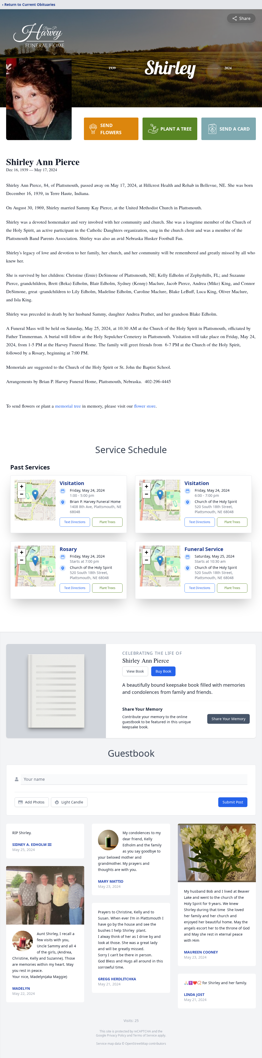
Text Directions (74, 522)
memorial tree (68, 406)
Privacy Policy (116, 1035)
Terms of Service (145, 1035)
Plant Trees (107, 522)
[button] (35, 495)
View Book (135, 671)
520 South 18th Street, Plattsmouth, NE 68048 (214, 509)
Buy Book (163, 671)
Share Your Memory (228, 718)
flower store (145, 406)
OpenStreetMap (136, 1043)
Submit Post (233, 802)
